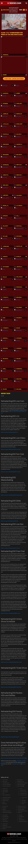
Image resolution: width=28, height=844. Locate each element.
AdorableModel (5, 816)
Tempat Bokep (5, 790)
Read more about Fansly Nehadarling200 (10, 737)
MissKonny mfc (23, 790)
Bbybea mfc (4, 803)
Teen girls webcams (6, 786)
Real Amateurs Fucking (22, 810)
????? (23, 798)
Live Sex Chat (5, 823)
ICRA (17, 835)
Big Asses (4, 807)
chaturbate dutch (5, 782)
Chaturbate (13, 763)
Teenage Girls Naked (6, 797)
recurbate (2, 395)
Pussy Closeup (5, 800)
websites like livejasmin (7, 812)
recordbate (3, 762)
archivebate (18, 760)
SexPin (3, 802)
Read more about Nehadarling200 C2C (9, 432)
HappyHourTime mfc (6, 810)
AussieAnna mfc (23, 793)
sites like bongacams (23, 821)
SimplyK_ (4, 809)
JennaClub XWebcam (6, 784)
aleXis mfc (20, 812)
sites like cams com (22, 806)
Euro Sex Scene (23, 791)
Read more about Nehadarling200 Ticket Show (11, 687)
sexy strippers (5, 791)
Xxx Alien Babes (21, 809)
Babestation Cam (20, 781)
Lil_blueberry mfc (23, 794)
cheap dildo (4, 825)
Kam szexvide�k (20, 786)
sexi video (24, 800)
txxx (21, 788)
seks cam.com (5, 806)
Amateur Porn (5, 788)
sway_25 (4, 828)
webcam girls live (5, 798)
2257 (3, 793)
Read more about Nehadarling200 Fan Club (10, 471)
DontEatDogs (21, 816)
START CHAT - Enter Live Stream (14, 78)
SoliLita (23, 803)
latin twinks (24, 802)
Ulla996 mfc (4, 819)
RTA (11, 835)
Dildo (9, 521)
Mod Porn (21, 818)
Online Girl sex (21, 819)
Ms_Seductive (20, 779)
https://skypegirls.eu (6, 794)
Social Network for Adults (22, 782)
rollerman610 (5, 815)
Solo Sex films (5, 779)
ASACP (13, 835)
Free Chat (10, 613)
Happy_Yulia (4, 781)
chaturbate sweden (21, 784)
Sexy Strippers (5, 821)
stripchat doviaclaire (22, 807)
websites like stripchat (6, 826)
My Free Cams (24, 797)
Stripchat (18, 763)
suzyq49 (20, 815)
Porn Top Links (5, 818)
